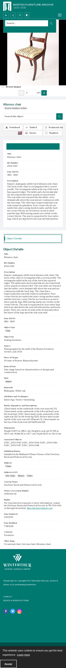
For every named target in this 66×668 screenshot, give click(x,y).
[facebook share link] (5, 611)
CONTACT (7, 597)
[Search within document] (59, 116)
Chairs (8, 466)
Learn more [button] (23, 654)
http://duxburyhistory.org (40, 508)
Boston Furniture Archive (16, 108)
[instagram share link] (19, 611)
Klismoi (21, 476)
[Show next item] (44, 93)
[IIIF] (20, 133)
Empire (9, 381)
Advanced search (12, 29)
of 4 (39, 92)
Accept (8, 664)
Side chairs (10, 476)
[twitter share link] (12, 611)
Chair (8, 331)
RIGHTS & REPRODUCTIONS (16, 600)
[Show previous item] (21, 93)
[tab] (33, 146)
